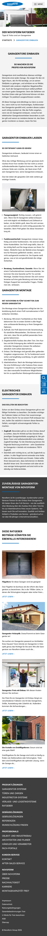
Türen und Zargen (12, 793)
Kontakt (7, 859)
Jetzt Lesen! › (8, 597)
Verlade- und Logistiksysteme (19, 801)
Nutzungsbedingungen (11, 908)
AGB (4, 919)
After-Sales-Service (13, 863)
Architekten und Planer (16, 840)
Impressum (6, 901)
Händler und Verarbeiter (16, 844)
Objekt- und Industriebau (16, 836)
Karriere (7, 886)
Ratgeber (7, 805)
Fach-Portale (9, 848)
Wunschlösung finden (15, 825)
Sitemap (5, 922)
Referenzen (8, 820)
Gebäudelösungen (12, 816)
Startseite (7, 40)
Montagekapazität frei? (15, 891)
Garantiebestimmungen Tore (13, 911)
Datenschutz (7, 904)
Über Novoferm (11, 874)
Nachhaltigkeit (11, 882)
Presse (6, 878)
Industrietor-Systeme (14, 797)
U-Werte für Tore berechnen (13, 915)
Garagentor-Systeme (14, 789)
